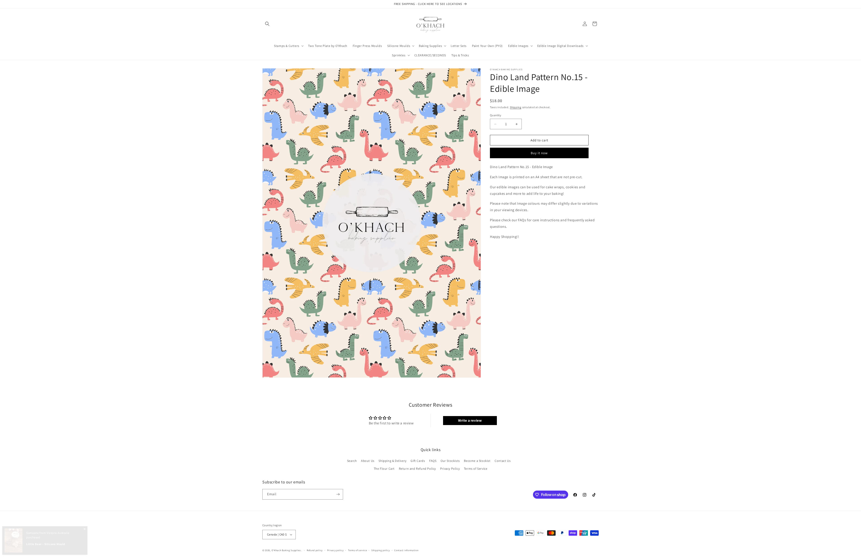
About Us (367, 461)
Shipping (515, 107)
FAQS (432, 461)
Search (352, 461)
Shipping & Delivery (392, 461)
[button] (267, 24)
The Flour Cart (384, 469)
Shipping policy (380, 550)
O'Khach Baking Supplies (286, 550)
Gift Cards (418, 461)
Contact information (406, 550)
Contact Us (503, 461)
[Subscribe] (338, 494)
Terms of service (357, 550)
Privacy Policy (450, 469)
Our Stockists (450, 461)
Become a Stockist (477, 461)
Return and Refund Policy (417, 469)
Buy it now (539, 153)
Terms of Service (475, 469)
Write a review (470, 420)
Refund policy (315, 550)
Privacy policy (335, 550)
